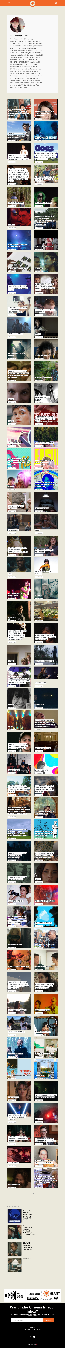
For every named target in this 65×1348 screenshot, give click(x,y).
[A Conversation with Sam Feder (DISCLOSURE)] (46, 1135)
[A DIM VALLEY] (19, 1178)
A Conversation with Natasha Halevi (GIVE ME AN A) (45, 419)
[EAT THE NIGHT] (46, 131)
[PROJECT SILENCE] (19, 327)
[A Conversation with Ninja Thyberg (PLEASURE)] (46, 458)
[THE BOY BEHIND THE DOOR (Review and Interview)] (46, 1091)
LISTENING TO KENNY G (44, 661)
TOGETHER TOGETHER (43, 966)
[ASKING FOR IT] (19, 764)
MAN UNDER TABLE (42, 1010)
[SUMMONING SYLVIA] (46, 371)
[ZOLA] (19, 720)
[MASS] (19, 655)
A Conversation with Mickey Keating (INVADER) (44, 114)
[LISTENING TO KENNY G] (46, 655)
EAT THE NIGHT (41, 137)
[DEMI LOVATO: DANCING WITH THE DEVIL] (46, 807)
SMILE (11, 399)
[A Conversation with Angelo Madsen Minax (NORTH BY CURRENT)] (19, 742)
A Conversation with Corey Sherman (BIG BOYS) (44, 179)
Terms (33, 1329)
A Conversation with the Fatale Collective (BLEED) (18, 1139)
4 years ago (39, 424)
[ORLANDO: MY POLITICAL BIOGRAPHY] (46, 306)
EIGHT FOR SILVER (15, 1054)
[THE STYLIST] (19, 1091)
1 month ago (12, 118)
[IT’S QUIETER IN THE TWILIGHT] (19, 502)
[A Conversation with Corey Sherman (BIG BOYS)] (46, 175)
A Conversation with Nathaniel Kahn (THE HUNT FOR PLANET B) (44, 855)
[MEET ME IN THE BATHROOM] (19, 589)
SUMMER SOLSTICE (16, 203)
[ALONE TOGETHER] (19, 895)
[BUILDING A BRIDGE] (46, 742)
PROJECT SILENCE (16, 334)
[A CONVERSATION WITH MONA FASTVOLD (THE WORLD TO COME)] (46, 982)
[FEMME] (19, 218)
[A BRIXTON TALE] (19, 938)
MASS (11, 661)
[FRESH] (46, 611)
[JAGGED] (19, 698)
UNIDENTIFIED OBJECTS (44, 443)
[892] (19, 567)
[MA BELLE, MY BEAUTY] (19, 1004)
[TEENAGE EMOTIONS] (19, 1026)
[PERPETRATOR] (46, 349)
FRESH (37, 617)
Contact (27, 1329)
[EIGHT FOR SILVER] (19, 1047)
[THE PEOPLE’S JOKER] (46, 197)
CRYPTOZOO (40, 1075)
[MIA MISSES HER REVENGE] (19, 960)
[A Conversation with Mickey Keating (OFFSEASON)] (19, 851)
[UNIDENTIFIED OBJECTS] (46, 437)
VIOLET (38, 879)
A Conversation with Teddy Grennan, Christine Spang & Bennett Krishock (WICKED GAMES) (18, 635)
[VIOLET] (46, 873)
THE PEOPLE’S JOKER (43, 203)
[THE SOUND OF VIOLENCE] (46, 895)
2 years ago (39, 162)
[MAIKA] (19, 480)
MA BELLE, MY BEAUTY (17, 1010)
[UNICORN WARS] (19, 437)
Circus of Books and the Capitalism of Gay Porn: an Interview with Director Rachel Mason (45, 1180)
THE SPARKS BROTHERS (44, 1054)
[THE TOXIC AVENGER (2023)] (19, 349)
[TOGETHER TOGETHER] (46, 960)
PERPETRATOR (40, 355)
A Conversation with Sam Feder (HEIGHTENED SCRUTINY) (18, 135)
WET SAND (39, 705)
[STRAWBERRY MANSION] (19, 1069)
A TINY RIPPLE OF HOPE (44, 944)
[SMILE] (19, 393)
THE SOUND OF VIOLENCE (45, 901)
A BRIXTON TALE (15, 944)
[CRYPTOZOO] (46, 1069)
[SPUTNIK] (46, 1113)
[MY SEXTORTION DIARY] (46, 240)
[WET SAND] (46, 698)
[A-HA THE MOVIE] (46, 764)
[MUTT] (19, 415)
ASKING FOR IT (14, 770)
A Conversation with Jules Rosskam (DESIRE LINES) (18, 288)
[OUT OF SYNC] (46, 677)
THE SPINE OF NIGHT (43, 923)
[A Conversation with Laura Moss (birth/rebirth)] (19, 306)
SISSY (37, 530)
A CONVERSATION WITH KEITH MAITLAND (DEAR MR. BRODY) (44, 484)
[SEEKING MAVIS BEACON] (19, 262)
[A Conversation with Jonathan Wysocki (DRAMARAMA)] (46, 829)
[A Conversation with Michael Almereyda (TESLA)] (19, 1113)
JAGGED (12, 705)
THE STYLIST (14, 1097)
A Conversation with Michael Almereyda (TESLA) (18, 1117)
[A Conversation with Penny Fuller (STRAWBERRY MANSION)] (19, 546)
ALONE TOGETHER (15, 901)
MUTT (11, 421)
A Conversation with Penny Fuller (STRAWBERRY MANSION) (18, 550)
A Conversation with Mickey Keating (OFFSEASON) (18, 855)
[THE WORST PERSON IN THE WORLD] (46, 546)
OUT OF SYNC (40, 683)
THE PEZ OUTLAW (42, 508)
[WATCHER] (46, 589)
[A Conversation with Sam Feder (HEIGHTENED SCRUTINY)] (19, 131)
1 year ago (39, 118)
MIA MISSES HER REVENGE (19, 966)
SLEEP (37, 334)
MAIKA (11, 486)
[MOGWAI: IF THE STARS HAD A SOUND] (19, 240)
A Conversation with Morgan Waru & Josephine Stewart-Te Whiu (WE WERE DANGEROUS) (44, 221)
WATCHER (39, 595)
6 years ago (12, 1100)
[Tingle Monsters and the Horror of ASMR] (46, 1156)
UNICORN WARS (15, 443)
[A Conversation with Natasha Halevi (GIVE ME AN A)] (46, 415)
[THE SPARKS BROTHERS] (46, 1047)
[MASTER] (19, 611)
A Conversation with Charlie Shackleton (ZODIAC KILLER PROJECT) (18, 157)
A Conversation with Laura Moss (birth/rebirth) (18, 310)
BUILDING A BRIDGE (42, 748)
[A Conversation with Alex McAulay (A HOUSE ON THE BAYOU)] (46, 633)
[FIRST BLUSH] (19, 1156)
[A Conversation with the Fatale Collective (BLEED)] (19, 1135)
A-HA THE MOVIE (41, 770)
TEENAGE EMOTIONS (16, 1032)
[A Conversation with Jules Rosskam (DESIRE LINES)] (19, 284)
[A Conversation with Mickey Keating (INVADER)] (46, 109)
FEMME (11, 225)
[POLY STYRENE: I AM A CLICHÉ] (46, 567)
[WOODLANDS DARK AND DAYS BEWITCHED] (19, 873)
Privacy (39, 1329)
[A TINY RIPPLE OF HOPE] (46, 938)
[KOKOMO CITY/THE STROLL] (46, 393)
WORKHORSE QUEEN (43, 1032)
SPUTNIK (38, 1119)
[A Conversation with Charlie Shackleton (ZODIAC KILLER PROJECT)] (19, 153)
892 (10, 574)
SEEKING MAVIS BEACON (18, 268)
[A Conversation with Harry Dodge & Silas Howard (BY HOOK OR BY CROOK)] (32, 25)
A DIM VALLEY (14, 1184)
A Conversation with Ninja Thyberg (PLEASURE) (44, 463)
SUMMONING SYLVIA (43, 377)
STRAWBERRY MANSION (18, 1075)
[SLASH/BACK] (19, 524)
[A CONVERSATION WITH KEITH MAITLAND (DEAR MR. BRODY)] (46, 480)
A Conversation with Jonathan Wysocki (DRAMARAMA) (44, 833)
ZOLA (11, 726)
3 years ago (39, 293)
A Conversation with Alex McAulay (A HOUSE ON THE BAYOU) (45, 637)
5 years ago (39, 620)
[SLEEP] (46, 327)
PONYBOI (38, 268)
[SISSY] (46, 524)
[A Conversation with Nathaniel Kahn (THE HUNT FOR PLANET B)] (46, 851)
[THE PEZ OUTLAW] (46, 502)
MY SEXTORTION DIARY (44, 246)
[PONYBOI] (46, 262)
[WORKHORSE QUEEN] (46, 1026)
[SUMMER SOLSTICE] (19, 197)
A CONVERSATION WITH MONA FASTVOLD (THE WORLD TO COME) (44, 986)
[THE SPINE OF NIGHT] (46, 916)
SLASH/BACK (13, 530)
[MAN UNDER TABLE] (46, 1004)
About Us (32, 1327)
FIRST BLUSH (14, 1163)
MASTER (12, 617)
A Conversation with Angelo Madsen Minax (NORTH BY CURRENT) (18, 746)
